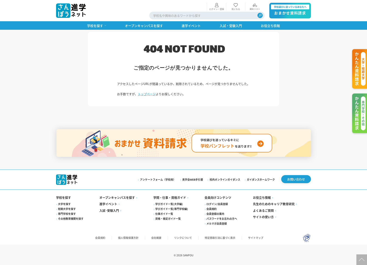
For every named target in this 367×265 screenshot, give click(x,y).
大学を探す (64, 204)
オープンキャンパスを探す (117, 197)
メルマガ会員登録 (216, 223)
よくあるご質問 (263, 210)
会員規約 (211, 209)
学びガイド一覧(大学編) (169, 204)
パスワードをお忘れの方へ (221, 218)
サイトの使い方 (263, 217)
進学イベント (108, 204)
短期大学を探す (67, 209)
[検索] (260, 15)
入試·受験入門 (109, 210)
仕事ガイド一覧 (164, 213)
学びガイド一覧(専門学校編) (171, 209)
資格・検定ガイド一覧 (168, 218)
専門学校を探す (67, 213)
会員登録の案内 (215, 213)
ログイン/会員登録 (217, 204)
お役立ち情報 (262, 197)
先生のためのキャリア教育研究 (274, 204)
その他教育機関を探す (70, 218)
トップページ (147, 94)
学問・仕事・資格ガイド (169, 197)
